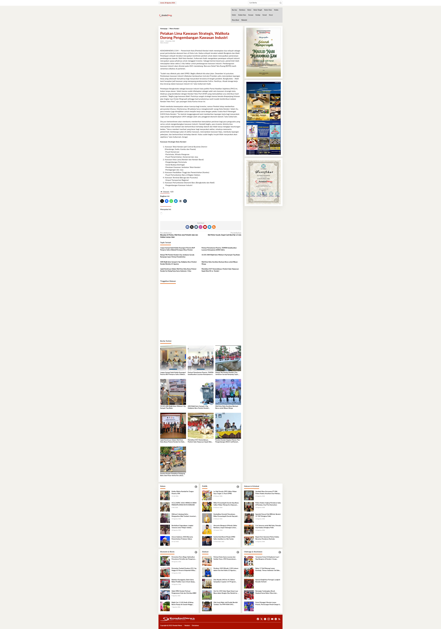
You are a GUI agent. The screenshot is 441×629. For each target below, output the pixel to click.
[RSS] (214, 227)
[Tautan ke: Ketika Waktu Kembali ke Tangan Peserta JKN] (165, 495)
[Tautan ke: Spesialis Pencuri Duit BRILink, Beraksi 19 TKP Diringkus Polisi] (249, 518)
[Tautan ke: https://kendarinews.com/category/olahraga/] (279, 552)
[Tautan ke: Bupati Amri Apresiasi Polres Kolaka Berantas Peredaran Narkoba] (249, 541)
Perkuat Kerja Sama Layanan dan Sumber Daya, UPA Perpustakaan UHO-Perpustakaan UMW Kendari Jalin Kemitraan (225, 558)
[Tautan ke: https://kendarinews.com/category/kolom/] (196, 486)
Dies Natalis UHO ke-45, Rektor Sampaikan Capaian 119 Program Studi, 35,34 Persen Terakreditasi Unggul (224, 581)
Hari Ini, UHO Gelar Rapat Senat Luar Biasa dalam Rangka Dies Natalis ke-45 (225, 592)
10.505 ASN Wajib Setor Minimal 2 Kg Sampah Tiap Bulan (221, 255)
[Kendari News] (165, 15)
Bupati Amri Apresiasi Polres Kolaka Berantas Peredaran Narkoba (267, 538)
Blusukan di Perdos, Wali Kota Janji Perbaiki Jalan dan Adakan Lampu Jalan (179, 235)
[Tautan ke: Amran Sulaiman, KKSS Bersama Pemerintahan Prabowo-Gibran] (165, 541)
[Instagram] (200, 227)
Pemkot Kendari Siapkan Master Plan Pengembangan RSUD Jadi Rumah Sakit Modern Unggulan (227, 441)
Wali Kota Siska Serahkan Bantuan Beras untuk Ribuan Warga (220, 263)
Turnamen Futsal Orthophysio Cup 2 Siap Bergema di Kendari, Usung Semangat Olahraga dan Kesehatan (267, 558)
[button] (281, 3)
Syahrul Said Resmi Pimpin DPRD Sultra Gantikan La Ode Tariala (224, 538)
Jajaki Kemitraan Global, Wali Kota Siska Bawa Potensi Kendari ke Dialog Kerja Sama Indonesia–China (178, 270)
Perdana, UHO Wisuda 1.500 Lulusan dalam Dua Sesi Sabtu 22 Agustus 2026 (225, 570)
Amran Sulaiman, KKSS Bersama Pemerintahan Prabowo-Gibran (182, 538)
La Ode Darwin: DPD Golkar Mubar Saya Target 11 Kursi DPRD (225, 492)
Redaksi (187, 625)
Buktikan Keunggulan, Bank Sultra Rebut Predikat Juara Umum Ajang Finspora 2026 (183, 581)
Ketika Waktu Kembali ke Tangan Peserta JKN (183, 492)
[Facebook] (187, 227)
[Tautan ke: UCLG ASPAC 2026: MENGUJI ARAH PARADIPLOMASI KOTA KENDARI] (165, 507)
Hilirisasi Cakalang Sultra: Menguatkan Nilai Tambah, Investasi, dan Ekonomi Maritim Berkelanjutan (184, 515)
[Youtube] (205, 227)
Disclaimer (195, 625)
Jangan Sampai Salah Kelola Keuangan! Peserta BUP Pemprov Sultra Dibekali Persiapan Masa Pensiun (177, 249)
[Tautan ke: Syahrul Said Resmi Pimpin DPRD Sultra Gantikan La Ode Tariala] (207, 541)
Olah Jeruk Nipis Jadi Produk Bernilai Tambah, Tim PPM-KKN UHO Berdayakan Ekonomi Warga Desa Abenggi (225, 604)
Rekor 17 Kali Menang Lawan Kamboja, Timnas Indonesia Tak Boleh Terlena (267, 570)
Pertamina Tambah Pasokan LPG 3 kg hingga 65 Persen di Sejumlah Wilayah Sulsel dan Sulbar (184, 570)
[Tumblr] (196, 227)
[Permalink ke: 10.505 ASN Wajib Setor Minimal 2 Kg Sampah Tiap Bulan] (173, 392)
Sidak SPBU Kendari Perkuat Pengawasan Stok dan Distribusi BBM (184, 592)
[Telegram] (209, 227)
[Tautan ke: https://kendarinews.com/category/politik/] (237, 486)
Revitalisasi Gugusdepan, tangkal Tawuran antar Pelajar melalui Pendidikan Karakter (182, 527)
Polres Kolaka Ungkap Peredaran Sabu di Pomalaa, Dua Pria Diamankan (268, 504)
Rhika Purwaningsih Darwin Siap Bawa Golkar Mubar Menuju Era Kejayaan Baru (226, 504)
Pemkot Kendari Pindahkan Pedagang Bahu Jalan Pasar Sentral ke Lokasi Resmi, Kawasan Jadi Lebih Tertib (172, 475)
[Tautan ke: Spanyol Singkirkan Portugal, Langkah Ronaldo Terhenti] (249, 583)
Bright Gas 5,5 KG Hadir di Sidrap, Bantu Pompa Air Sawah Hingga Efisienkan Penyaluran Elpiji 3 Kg (183, 604)
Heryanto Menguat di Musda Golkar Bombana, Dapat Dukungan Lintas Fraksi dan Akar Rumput (225, 527)
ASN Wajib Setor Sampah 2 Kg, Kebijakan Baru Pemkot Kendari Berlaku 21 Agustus (178, 263)
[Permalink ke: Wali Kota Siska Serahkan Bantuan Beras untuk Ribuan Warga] (228, 392)
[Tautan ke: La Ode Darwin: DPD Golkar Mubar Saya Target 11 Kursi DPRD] (207, 495)
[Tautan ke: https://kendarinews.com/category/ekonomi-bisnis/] (196, 552)
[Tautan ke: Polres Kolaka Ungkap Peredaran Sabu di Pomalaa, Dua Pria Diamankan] (249, 507)
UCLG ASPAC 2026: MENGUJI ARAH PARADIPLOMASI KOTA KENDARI (184, 504)
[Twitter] (192, 227)
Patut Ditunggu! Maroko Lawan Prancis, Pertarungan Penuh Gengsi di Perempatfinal (267, 604)
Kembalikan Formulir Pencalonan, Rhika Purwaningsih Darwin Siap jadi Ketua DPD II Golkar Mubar (225, 515)
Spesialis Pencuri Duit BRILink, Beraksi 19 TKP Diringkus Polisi (268, 515)
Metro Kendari (164, 42)
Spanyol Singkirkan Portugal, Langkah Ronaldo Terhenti (267, 581)
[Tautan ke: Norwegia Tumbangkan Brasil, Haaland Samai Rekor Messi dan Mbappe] (249, 595)
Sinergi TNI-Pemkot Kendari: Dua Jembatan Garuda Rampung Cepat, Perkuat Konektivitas (177, 256)
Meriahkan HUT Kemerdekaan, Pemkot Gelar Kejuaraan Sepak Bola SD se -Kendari (220, 270)
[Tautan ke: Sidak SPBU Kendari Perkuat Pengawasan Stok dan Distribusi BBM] (165, 595)
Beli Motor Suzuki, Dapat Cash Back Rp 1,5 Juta (224, 234)
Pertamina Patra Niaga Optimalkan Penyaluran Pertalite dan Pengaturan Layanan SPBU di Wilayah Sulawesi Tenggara (184, 558)
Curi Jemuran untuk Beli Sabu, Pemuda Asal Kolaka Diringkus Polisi (268, 526)
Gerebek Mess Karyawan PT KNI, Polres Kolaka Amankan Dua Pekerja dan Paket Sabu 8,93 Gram (267, 493)
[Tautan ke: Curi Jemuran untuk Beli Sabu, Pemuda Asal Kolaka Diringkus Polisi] (249, 529)
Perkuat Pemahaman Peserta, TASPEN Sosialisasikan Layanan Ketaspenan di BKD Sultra (219, 249)
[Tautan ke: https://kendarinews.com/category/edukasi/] (237, 552)
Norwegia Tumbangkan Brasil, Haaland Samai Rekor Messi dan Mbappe (266, 592)
